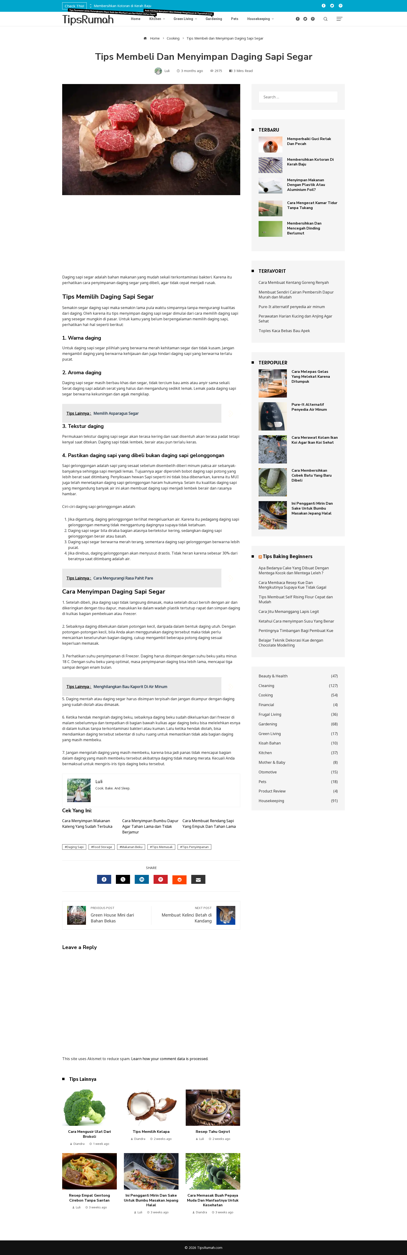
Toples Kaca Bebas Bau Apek (284, 330)
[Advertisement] (151, 239)
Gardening (298, 724)
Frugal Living (298, 714)
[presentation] (90, 5)
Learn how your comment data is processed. (169, 1058)
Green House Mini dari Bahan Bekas (112, 915)
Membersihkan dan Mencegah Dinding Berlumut (304, 228)
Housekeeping (298, 800)
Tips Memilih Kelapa (151, 1131)
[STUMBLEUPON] (179, 879)
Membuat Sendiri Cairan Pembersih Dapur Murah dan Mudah (296, 295)
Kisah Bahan (298, 743)
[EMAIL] (198, 879)
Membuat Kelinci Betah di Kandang (187, 915)
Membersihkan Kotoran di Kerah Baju (122, 6)
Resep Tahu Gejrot (213, 1131)
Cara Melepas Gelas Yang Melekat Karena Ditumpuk (311, 376)
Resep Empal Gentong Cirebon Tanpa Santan (89, 1198)
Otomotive (298, 772)
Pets (298, 781)
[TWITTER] (123, 879)
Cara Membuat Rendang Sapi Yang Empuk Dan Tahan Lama (209, 823)
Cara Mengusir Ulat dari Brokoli (89, 1134)
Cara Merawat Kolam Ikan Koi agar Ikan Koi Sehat (315, 440)
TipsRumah (88, 18)
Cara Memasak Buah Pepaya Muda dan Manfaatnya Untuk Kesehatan (213, 1200)
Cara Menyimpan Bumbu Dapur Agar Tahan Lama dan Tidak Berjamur (150, 826)
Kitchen (298, 752)
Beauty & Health (298, 676)
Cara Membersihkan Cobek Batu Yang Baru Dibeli (312, 475)
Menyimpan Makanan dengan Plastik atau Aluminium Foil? (306, 185)
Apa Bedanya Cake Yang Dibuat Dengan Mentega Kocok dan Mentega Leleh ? (294, 570)
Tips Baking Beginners (288, 556)
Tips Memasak (162, 847)
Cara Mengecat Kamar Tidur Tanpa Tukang (312, 205)
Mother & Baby (298, 762)
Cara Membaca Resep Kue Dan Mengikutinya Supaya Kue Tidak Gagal (292, 585)
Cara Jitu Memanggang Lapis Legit (289, 611)
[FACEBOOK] (104, 879)
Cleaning (298, 685)
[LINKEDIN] (142, 879)
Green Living (298, 733)
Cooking (298, 695)
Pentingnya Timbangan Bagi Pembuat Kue (296, 630)
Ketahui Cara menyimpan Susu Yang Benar (296, 621)
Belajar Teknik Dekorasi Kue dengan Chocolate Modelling (291, 643)
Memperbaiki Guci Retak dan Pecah (309, 141)
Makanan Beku (132, 847)
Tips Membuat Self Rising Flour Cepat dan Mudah (296, 599)
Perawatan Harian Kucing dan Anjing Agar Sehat (295, 319)
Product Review (298, 791)
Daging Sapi (75, 847)
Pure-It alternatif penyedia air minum (292, 306)
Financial (298, 704)
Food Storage (102, 847)
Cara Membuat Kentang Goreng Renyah (294, 282)
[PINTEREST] (161, 879)
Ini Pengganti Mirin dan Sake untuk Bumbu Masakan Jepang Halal (151, 1200)
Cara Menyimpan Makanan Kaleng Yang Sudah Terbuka (87, 823)
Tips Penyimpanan (195, 847)
